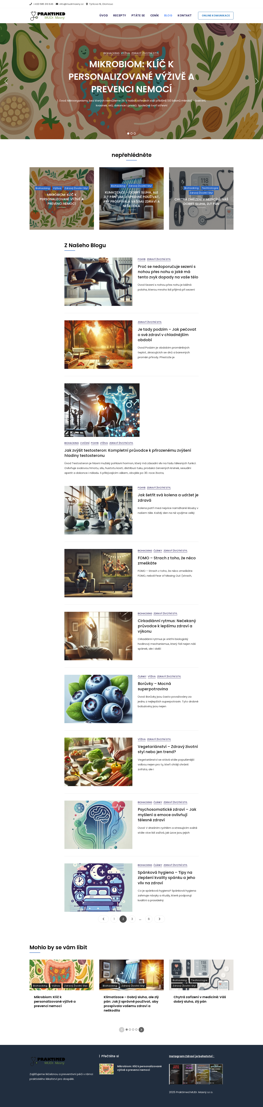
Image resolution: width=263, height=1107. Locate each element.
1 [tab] (128, 133)
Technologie (210, 188)
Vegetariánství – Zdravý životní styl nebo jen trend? (168, 749)
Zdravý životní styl (145, 53)
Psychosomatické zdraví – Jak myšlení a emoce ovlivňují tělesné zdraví (167, 815)
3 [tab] (135, 133)
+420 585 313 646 (43, 4)
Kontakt (185, 15)
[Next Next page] (159, 919)
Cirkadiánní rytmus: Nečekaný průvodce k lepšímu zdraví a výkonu (167, 626)
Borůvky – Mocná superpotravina (154, 686)
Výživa (125, 53)
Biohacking (111, 53)
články (158, 550)
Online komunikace (216, 15)
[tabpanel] (131, 81)
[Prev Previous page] (103, 919)
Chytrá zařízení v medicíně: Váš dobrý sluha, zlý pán (201, 201)
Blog (168, 15)
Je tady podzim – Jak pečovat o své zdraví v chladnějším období (167, 334)
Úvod (103, 15)
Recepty (119, 15)
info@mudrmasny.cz (71, 4)
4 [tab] (136, 1029)
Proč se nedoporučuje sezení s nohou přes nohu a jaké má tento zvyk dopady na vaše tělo (168, 272)
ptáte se (138, 15)
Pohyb (141, 259)
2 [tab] (131, 133)
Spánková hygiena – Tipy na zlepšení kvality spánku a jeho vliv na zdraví (166, 878)
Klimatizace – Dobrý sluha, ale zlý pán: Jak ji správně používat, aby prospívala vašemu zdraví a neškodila (131, 199)
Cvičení (84, 443)
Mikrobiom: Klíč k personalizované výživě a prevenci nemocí (131, 76)
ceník (154, 15)
